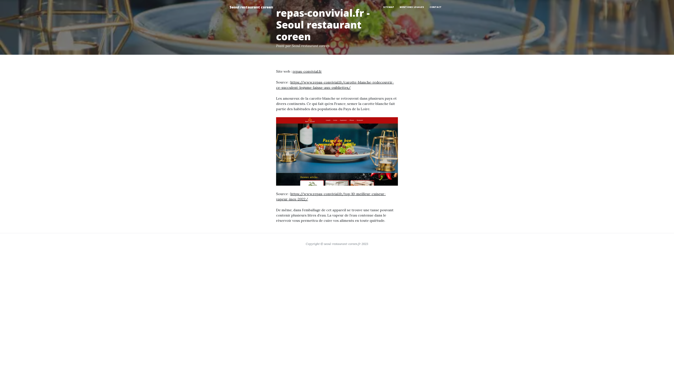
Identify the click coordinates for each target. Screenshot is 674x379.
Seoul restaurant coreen (251, 7)
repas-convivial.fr (307, 71)
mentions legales (412, 7)
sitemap (388, 7)
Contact (436, 7)
